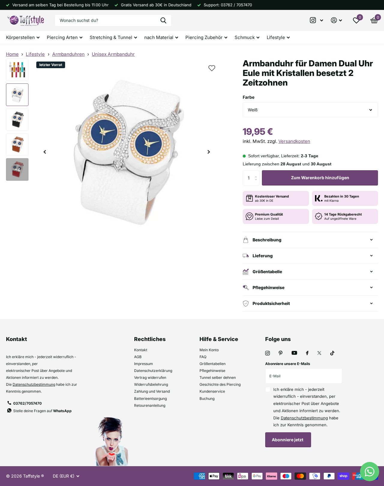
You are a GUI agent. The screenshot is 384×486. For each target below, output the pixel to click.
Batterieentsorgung (150, 398)
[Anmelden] (336, 20)
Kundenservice (212, 391)
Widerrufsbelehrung (151, 384)
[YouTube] (294, 353)
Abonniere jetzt (288, 439)
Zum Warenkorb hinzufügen (320, 177)
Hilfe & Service (219, 339)
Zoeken (163, 20)
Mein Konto (209, 350)
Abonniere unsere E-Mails (287, 363)
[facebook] (307, 353)
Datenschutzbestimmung (34, 384)
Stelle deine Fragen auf (42, 411)
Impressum (143, 363)
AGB (138, 357)
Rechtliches (150, 339)
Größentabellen (213, 363)
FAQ (203, 357)
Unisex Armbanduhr (113, 54)
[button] (44, 152)
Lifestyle (35, 54)
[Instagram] (267, 353)
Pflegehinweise (212, 370)
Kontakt (140, 350)
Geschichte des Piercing (220, 384)
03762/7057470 (27, 403)
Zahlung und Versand (152, 391)
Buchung (207, 398)
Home (12, 54)
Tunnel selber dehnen (218, 377)
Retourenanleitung (149, 405)
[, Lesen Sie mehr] (317, 20)
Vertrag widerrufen (150, 377)
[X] (319, 353)
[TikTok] (332, 353)
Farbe (248, 97)
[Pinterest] (281, 353)
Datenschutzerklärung (153, 370)
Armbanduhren (68, 54)
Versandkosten (294, 141)
